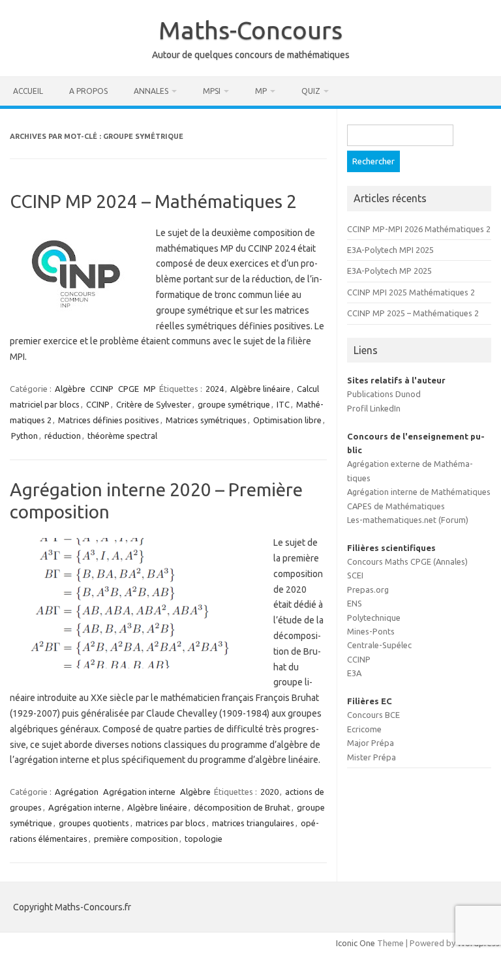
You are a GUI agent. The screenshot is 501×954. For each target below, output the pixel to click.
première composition (136, 838)
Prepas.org (368, 589)
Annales (151, 91)
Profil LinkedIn (374, 408)
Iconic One (355, 942)
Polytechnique (374, 617)
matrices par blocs (170, 822)
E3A (354, 673)
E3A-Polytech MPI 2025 (390, 249)
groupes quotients (94, 822)
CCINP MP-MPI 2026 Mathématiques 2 (419, 228)
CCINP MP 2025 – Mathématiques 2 (413, 313)
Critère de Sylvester (153, 404)
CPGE (128, 388)
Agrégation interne (139, 791)
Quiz (310, 91)
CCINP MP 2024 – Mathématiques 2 (153, 201)
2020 (269, 791)
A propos (88, 91)
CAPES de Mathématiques (396, 506)
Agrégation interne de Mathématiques (419, 491)
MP (261, 91)
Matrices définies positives (108, 420)
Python (24, 435)
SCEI (355, 575)
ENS (354, 603)
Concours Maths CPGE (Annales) (407, 561)
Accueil (28, 91)
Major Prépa (370, 742)
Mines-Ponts (371, 631)
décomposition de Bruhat (242, 807)
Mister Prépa (371, 757)
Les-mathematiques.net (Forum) (407, 519)
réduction (62, 435)
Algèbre (70, 388)
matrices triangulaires (253, 822)
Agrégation (77, 791)
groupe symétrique (234, 404)
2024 (214, 388)
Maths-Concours (250, 30)
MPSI (211, 91)
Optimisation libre (287, 420)
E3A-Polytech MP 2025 (389, 270)
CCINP (102, 388)
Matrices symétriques (206, 420)
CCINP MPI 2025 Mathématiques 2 (411, 292)
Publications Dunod (384, 393)
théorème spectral (122, 435)
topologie (203, 838)
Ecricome (364, 729)
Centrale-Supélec (379, 644)
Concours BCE (373, 714)
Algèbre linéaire (260, 388)
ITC (283, 404)
